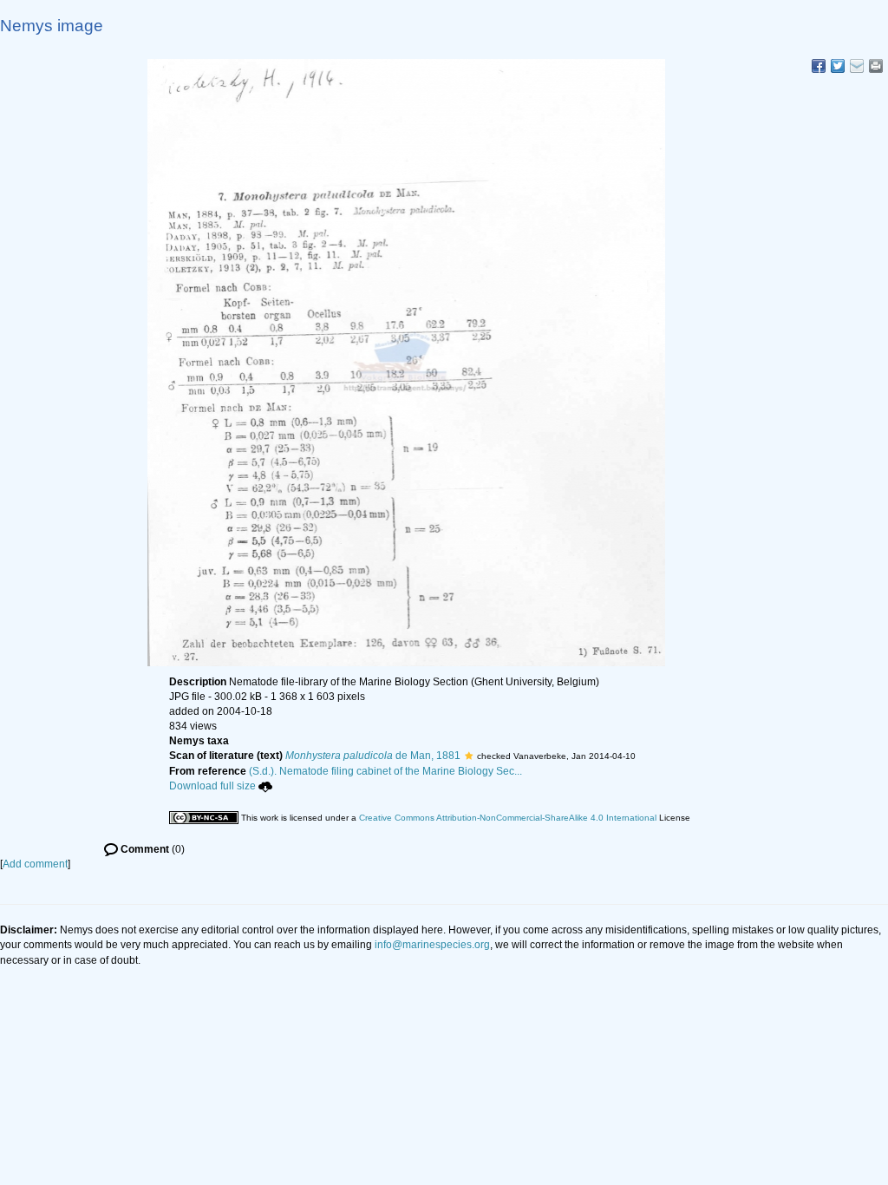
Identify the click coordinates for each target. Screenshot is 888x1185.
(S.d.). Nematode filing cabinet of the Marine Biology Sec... (385, 771)
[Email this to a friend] (876, 66)
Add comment (35, 864)
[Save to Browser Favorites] (857, 66)
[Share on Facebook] (819, 66)
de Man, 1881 (372, 756)
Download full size (212, 786)
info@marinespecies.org (432, 945)
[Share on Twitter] (838, 66)
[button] (468, 755)
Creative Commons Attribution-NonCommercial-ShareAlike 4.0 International (507, 817)
